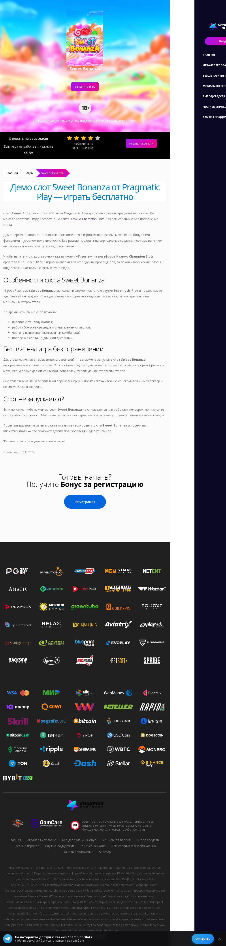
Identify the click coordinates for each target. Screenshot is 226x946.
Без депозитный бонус (79, 840)
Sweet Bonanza (52, 173)
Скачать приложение (77, 852)
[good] (90, 138)
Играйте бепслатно (41, 840)
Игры (29, 173)
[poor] (76, 138)
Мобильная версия (116, 840)
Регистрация (85, 502)
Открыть (202, 939)
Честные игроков (26, 846)
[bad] (69, 138)
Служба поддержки (59, 846)
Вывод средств (147, 840)
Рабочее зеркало (93, 846)
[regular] (83, 138)
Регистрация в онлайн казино (133, 846)
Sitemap (105, 852)
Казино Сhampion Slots (87, 219)
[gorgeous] (97, 138)
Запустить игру (85, 87)
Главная (12, 173)
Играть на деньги (141, 143)
